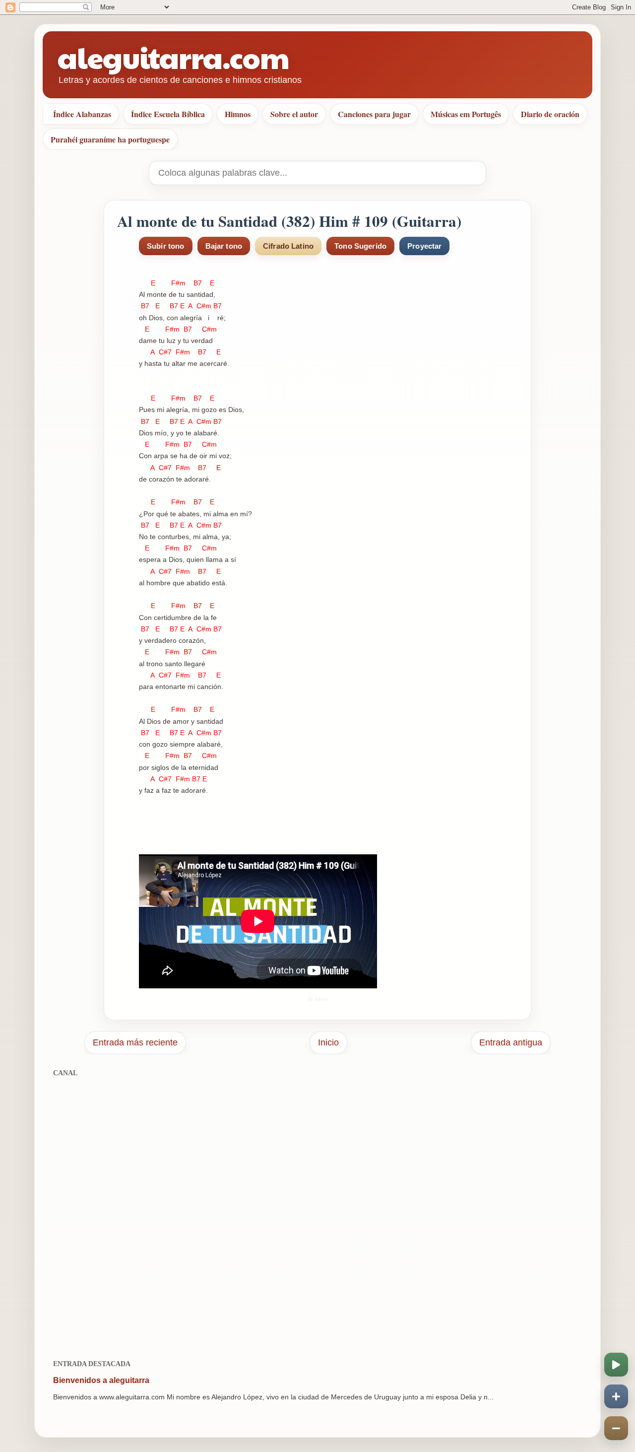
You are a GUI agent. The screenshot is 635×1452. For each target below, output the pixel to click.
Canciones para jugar (374, 114)
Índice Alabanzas (82, 114)
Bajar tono (224, 246)
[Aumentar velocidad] (616, 1396)
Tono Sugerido (360, 246)
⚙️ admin (317, 999)
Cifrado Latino (288, 246)
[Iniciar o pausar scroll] (616, 1365)
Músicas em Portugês (466, 114)
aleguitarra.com (173, 57)
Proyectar (424, 246)
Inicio (328, 1042)
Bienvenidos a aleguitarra (101, 1380)
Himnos (238, 114)
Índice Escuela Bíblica (168, 114)
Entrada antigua (510, 1042)
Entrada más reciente (135, 1042)
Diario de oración (550, 114)
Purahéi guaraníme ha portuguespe (110, 139)
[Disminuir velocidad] (616, 1428)
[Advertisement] (317, 1213)
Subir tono (166, 246)
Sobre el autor (294, 114)
